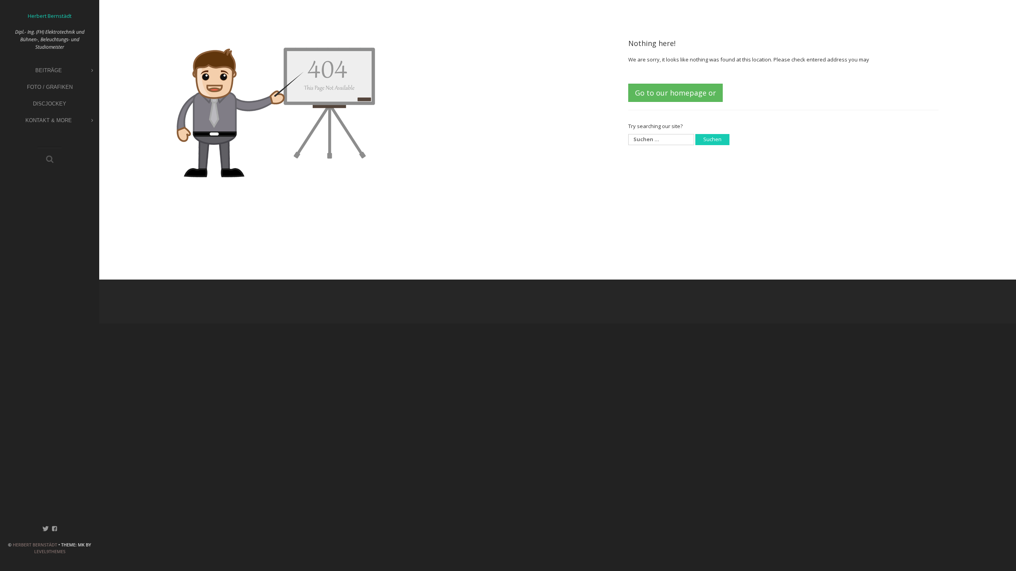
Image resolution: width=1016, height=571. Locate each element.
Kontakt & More (48, 120)
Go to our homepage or (675, 93)
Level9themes (49, 551)
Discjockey (49, 104)
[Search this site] (50, 159)
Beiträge (48, 70)
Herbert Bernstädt (35, 545)
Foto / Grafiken (50, 87)
